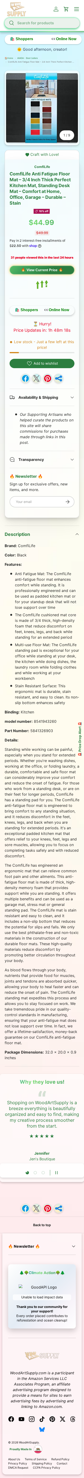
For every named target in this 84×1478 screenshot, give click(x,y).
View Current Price (42, 270)
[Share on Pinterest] (47, 378)
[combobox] (42, 23)
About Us (14, 1459)
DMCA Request (18, 1467)
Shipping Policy (42, 1463)
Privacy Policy (17, 1463)
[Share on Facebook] (25, 378)
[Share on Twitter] (36, 378)
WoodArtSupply (29, 1442)
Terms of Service (36, 1459)
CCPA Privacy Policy (46, 1467)
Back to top (42, 1225)
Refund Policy (60, 1459)
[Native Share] (58, 378)
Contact (62, 1463)
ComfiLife (42, 167)
